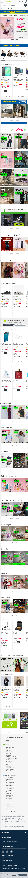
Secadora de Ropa (10, 761)
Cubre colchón (9, 779)
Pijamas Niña (9, 751)
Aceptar (22, 874)
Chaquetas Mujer (10, 747)
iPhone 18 (8, 770)
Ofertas (15, 15)
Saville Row (8, 748)
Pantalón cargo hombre (11, 758)
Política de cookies (6, 857)
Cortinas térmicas (10, 788)
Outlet (10, 15)
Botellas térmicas (10, 787)
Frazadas (8, 799)
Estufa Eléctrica (9, 763)
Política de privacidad (7, 860)
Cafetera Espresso (10, 769)
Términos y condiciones (7, 855)
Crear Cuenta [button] (20, 324)
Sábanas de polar (10, 782)
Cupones (5, 15)
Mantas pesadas (9, 777)
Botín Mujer (9, 793)
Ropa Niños (8, 753)
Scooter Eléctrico (10, 759)
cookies (8, 875)
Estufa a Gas (9, 798)
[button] (14, 5)
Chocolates (8, 766)
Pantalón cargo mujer (11, 756)
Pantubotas (8, 796)
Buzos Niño (8, 750)
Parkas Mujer (9, 790)
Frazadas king (9, 784)
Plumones (8, 780)
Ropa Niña (8, 755)
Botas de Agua (9, 795)
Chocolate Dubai (10, 767)
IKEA (7, 764)
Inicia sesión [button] (20, 1)
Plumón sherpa (9, 785)
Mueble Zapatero (10, 806)
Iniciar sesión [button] (8, 324)
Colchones (8, 808)
